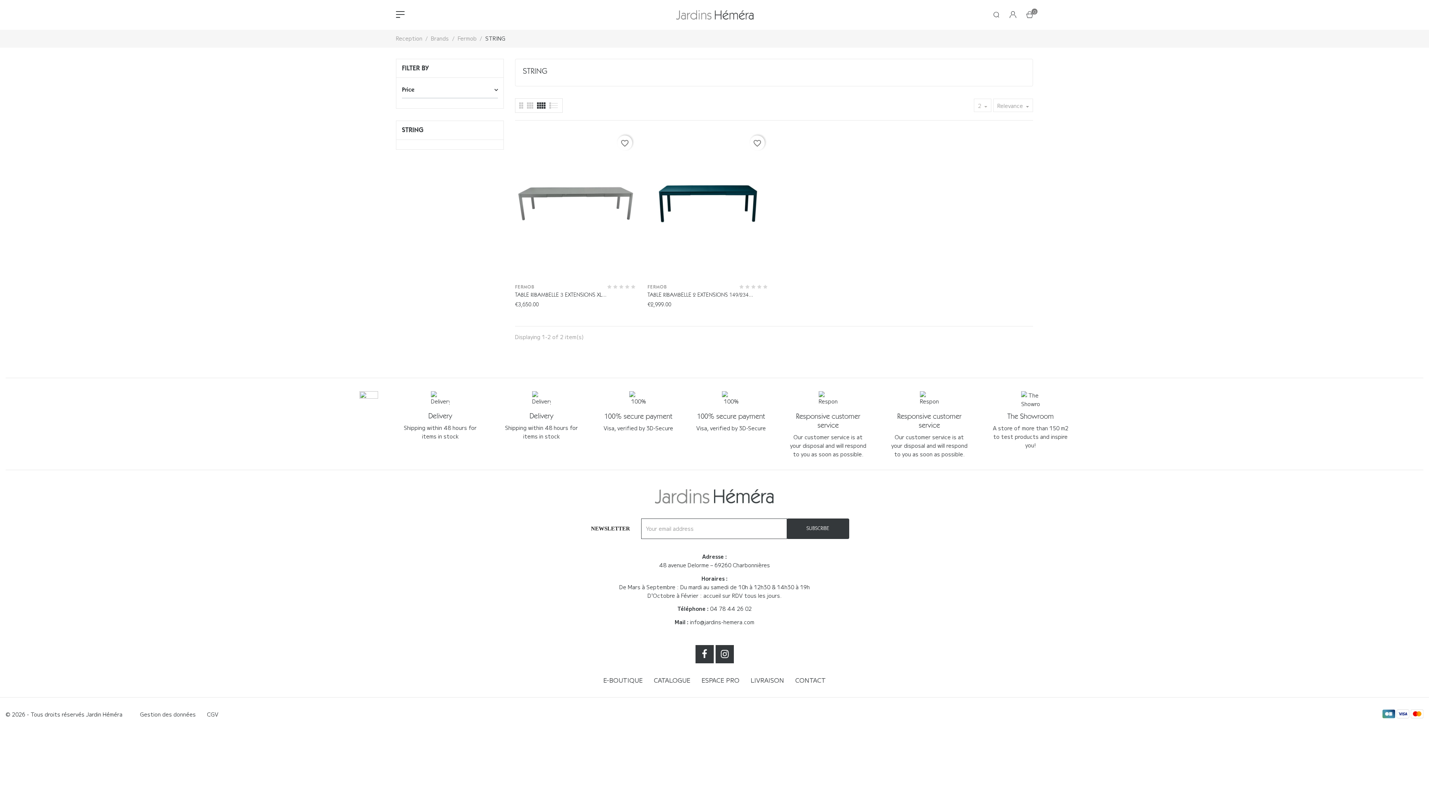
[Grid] (554, 105)
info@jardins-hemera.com (722, 622)
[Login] (1013, 15)
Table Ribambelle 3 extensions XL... (561, 294)
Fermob (524, 287)
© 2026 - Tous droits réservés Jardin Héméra (64, 714)
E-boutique (623, 680)
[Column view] (530, 105)
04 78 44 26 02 (731, 608)
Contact (810, 680)
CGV (212, 714)
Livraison (767, 680)
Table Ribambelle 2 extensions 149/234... (700, 294)
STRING (412, 130)
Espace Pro (720, 680)
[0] (1029, 15)
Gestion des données (168, 714)
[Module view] (541, 105)
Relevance (1010, 105)
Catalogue (672, 680)
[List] (521, 105)
